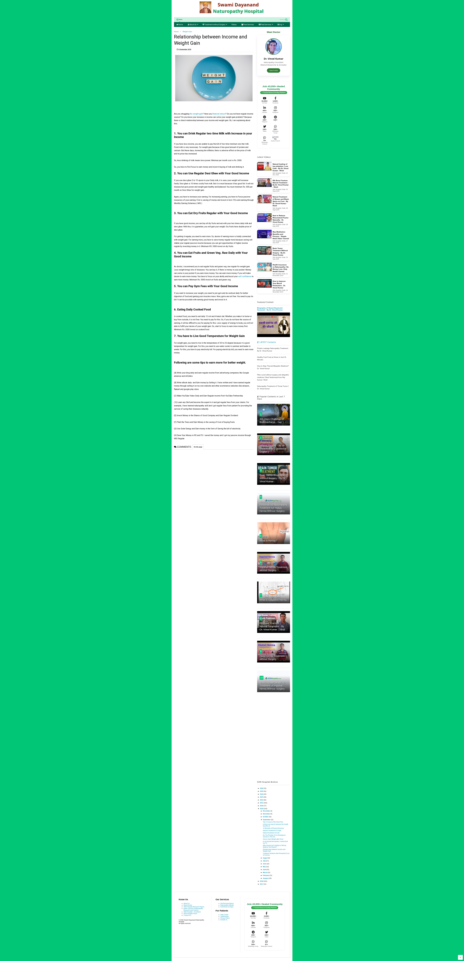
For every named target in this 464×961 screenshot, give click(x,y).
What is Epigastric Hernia (273, 600)
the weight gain (196, 114)
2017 (262, 884)
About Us (192, 25)
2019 (262, 809)
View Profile (273, 70)
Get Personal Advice (227, 903)
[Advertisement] (273, 739)
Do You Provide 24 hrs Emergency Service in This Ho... (274, 836)
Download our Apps (226, 907)
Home (180, 25)
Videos (234, 25)
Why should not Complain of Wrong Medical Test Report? (274, 846)
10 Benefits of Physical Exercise (273, 828)
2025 (262, 791)
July (264, 861)
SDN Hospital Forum (190, 913)
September (267, 820)
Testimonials (224, 916)
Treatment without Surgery (214, 25)
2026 (262, 788)
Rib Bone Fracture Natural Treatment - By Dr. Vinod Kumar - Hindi (272, 626)
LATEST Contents (267, 342)
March (265, 872)
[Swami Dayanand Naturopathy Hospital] (232, 14)
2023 (262, 797)
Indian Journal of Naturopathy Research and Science (193, 909)
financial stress (218, 114)
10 (261, 677)
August (265, 858)
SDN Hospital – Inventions (192, 912)
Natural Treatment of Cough (272, 830)
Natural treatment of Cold (271, 833)
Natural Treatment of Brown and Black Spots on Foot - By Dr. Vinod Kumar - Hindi (281, 201)
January (266, 878)
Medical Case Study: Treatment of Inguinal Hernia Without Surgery (272, 685)
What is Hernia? (268, 540)
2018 (262, 881)
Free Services (248, 25)
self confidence (245, 276)
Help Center (224, 915)
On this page (198, 447)
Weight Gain (187, 32)
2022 (262, 800)
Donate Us (223, 920)
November (266, 814)
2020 (262, 806)
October (266, 817)
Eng (280, 25)
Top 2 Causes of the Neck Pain (273, 822)
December (266, 811)
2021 (262, 803)
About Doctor (188, 905)
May (264, 867)
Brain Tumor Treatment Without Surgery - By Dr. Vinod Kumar (273, 478)
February (266, 875)
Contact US (187, 915)
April (264, 869)
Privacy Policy (225, 918)
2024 (262, 794)
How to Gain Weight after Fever (273, 839)
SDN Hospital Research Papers (194, 907)
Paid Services (266, 25)
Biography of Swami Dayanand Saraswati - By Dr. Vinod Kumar (270, 309)
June (265, 864)
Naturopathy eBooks (227, 905)
